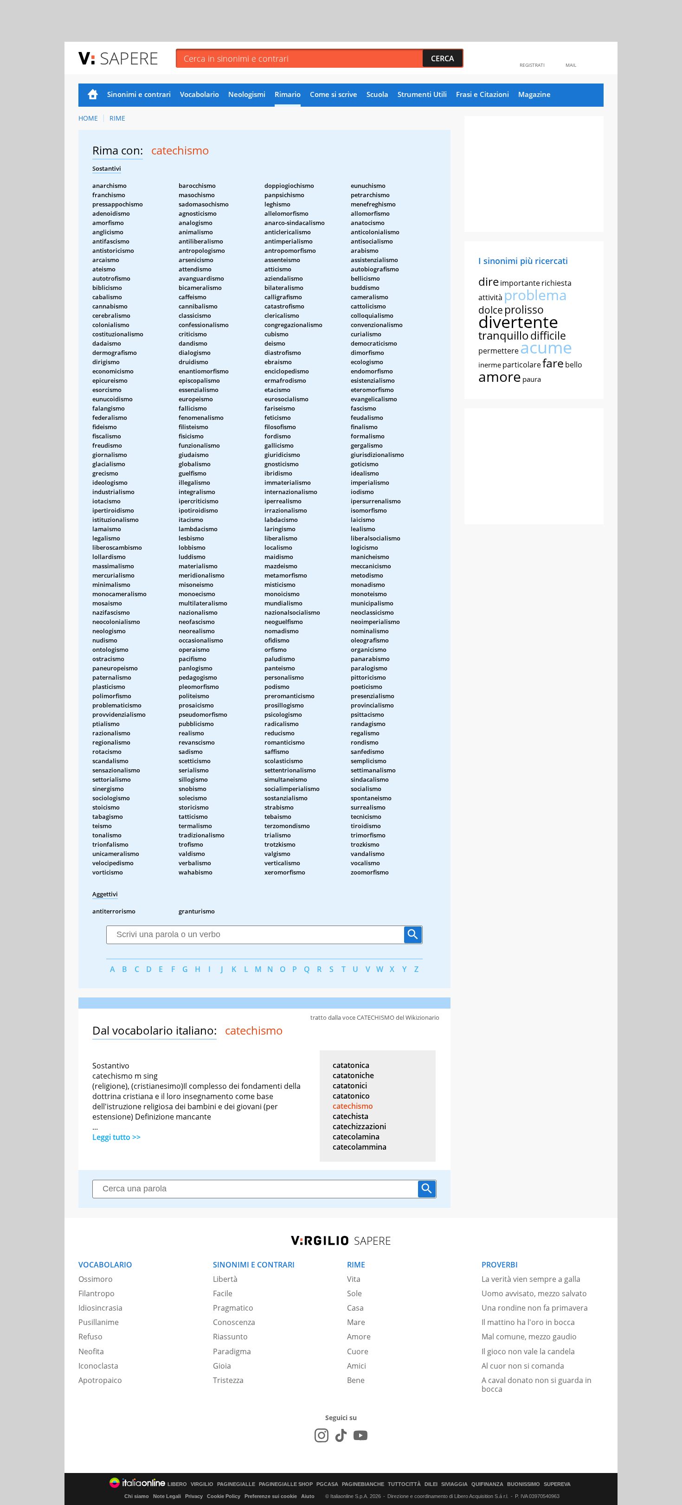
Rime (117, 118)
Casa (355, 1308)
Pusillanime (98, 1322)
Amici (356, 1366)
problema (535, 294)
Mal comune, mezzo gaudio (529, 1336)
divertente (518, 321)
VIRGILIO (202, 1484)
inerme (489, 364)
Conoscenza (234, 1322)
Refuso (90, 1336)
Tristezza (228, 1380)
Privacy (194, 1496)
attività (490, 297)
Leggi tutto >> (116, 1137)
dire (488, 281)
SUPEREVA (557, 1484)
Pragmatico (233, 1308)
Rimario (288, 94)
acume (546, 347)
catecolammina (359, 1147)
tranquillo (503, 335)
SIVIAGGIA (454, 1484)
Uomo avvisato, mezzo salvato (534, 1293)
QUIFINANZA (487, 1484)
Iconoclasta (98, 1366)
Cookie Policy (223, 1496)
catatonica (351, 1065)
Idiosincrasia (100, 1308)
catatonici (350, 1086)
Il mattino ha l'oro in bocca (528, 1322)
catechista (350, 1116)
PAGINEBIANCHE (363, 1484)
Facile (222, 1293)
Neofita (91, 1351)
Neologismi (246, 94)
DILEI (431, 1484)
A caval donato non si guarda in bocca (537, 1384)
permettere (498, 351)
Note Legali (167, 1496)
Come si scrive (333, 94)
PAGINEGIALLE (236, 1484)
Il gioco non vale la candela (528, 1351)
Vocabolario (199, 94)
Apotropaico (100, 1380)
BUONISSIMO (523, 1484)
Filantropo (96, 1293)
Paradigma (232, 1351)
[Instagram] (321, 1435)
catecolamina (356, 1137)
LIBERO (177, 1484)
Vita (353, 1279)
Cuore (357, 1351)
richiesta (556, 283)
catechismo (353, 1106)
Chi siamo (136, 1496)
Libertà (225, 1279)
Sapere (129, 58)
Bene (356, 1380)
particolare (521, 365)
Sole (354, 1293)
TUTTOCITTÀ (404, 1484)
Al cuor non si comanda (523, 1366)
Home (93, 95)
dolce (490, 309)
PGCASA (327, 1484)
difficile (548, 335)
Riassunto (230, 1336)
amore (499, 376)
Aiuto (308, 1496)
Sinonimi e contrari (139, 94)
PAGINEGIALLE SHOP (286, 1484)
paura (531, 379)
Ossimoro (95, 1279)
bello (573, 365)
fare (553, 363)
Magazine (534, 94)
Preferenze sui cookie (270, 1496)
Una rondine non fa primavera (535, 1308)
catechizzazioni (359, 1126)
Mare (356, 1322)
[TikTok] (341, 1435)
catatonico (351, 1096)
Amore (359, 1336)
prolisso (524, 309)
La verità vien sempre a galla (531, 1279)
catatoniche (353, 1075)
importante (520, 283)
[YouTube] (360, 1435)
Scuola (377, 94)
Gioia (222, 1366)
